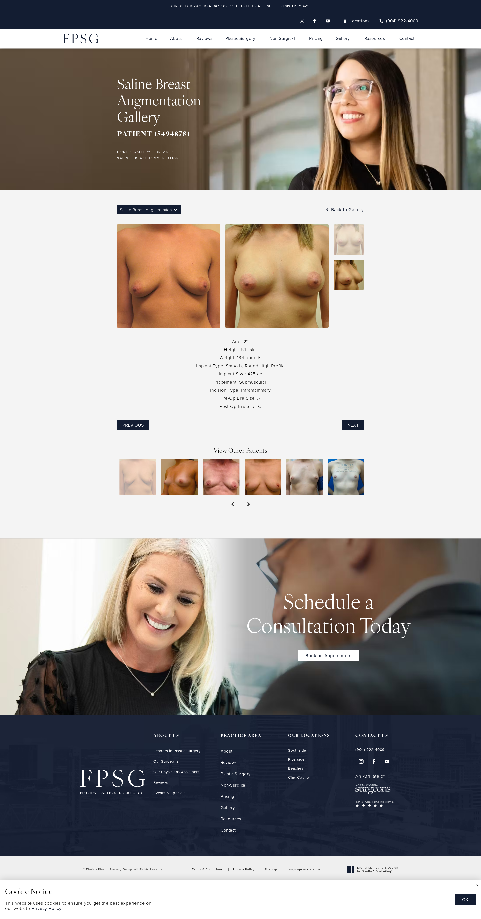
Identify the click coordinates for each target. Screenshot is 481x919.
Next (353, 425)
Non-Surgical (282, 38)
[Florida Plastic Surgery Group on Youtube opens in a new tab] (327, 20)
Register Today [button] (294, 6)
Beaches (295, 768)
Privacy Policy (244, 869)
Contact (407, 38)
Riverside (296, 759)
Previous (133, 425)
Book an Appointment (328, 655)
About (176, 38)
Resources (374, 38)
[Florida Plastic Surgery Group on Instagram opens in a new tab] (301, 20)
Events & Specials (169, 793)
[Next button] (249, 504)
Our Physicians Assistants (176, 772)
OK (465, 899)
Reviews (204, 38)
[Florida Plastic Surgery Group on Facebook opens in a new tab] (314, 20)
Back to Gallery (347, 209)
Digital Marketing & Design (377, 870)
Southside (297, 750)
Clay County (299, 777)
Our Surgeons (166, 761)
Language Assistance (303, 869)
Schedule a (329, 616)
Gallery (343, 38)
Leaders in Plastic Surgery (177, 751)
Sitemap (270, 869)
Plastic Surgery (240, 38)
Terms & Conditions (207, 869)
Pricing (316, 38)
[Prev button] (232, 504)
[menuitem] (301, 20)
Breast (163, 152)
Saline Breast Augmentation (148, 158)
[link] (398, 21)
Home (151, 38)
